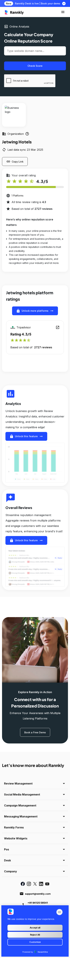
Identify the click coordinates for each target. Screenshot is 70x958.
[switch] (59, 912)
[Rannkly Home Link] (14, 12)
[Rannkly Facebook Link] (23, 884)
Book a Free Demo (35, 732)
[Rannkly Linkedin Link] (41, 884)
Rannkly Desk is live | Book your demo (37, 3)
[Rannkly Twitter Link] (35, 884)
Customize (35, 942)
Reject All (35, 934)
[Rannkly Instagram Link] (29, 884)
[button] (62, 12)
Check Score (35, 65)
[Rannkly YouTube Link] (47, 884)
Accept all (35, 927)
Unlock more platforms (35, 311)
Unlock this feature (26, 436)
